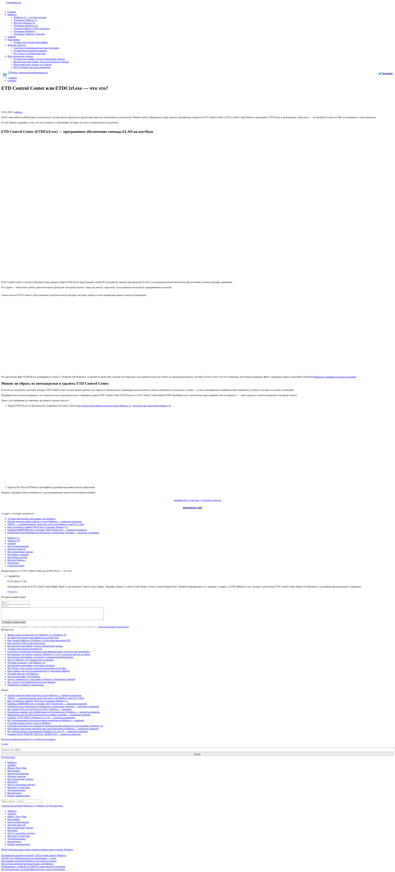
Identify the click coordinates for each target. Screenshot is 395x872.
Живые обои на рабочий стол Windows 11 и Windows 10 (36, 635)
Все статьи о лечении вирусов (29, 53)
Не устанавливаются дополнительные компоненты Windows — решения (45, 720)
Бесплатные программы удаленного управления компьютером (40, 657)
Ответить (12, 592)
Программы (13, 39)
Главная (11, 11)
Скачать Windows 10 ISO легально (32, 28)
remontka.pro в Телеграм (186, 500)
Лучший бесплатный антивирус (30, 50)
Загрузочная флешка (18, 546)
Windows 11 (13, 538)
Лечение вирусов (16, 45)
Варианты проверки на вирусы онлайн (335, 377)
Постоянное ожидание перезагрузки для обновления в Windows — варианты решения (52, 728)
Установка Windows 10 (25, 25)
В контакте (13, 563)
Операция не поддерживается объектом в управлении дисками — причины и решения (53, 532)
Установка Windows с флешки (29, 34)
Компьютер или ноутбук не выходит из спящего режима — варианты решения (48, 714)
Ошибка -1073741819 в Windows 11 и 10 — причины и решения (41, 717)
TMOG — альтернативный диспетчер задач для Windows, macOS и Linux (45, 524)
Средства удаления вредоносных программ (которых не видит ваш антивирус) (48, 651)
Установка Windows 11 (25, 20)
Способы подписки (211, 500)
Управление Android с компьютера (25, 685)
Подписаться (8, 757)
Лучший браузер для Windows (23, 673)
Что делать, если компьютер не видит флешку (31, 682)
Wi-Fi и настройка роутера (21, 784)
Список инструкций (12, 805)
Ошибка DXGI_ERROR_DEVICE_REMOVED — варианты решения (44, 734)
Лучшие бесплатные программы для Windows (31, 518)
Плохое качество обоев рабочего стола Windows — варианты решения (44, 521)
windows (18, 112)
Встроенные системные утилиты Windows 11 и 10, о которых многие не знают (48, 654)
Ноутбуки (12, 782)
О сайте (4, 744)
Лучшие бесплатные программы (31, 42)
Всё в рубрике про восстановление (32, 67)
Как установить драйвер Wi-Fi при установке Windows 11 (37, 527)
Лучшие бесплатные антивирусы (24, 648)
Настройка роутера (17, 557)
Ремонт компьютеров (18, 795)
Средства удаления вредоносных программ (36, 48)
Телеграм (387, 73)
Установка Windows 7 (25, 31)
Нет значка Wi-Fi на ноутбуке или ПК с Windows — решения (39, 709)
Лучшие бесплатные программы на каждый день (33, 637)
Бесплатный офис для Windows (23, 676)
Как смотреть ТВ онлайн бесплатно (26, 643)
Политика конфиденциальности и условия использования (28, 739)
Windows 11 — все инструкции (30, 17)
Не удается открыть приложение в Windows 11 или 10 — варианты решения (47, 731)
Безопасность (14, 793)
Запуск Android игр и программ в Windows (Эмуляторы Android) (41, 679)
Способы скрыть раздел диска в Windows (29, 723)
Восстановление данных (20, 56)
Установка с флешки (18, 554)
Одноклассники (15, 565)
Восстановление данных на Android (32, 64)
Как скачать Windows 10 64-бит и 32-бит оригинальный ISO (39, 640)
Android (11, 36)
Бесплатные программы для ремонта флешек (31, 665)
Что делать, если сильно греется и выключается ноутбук (36, 668)
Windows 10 (13, 540)
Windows (12, 14)
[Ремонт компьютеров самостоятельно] (20, 3)
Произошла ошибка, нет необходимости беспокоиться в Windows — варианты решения (53, 712)
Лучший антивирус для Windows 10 (26, 662)
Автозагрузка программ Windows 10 (152, 405)
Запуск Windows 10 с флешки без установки (30, 660)
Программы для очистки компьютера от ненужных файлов (38, 671)
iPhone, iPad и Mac (17, 768)
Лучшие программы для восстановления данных (39, 59)
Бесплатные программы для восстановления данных (41, 61)
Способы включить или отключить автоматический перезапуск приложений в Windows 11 (55, 726)
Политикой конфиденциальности (113, 627)
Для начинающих (16, 790)
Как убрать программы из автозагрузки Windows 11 (104, 405)
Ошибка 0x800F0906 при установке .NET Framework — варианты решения (47, 530)
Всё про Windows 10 (24, 23)
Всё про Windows (16, 560)
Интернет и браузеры (18, 787)
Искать (197, 754)
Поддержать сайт (192, 507)
